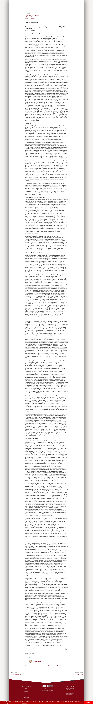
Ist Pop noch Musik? (77, 674)
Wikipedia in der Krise (16, 674)
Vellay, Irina (27, 15)
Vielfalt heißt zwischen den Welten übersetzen (69, 694)
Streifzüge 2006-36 (31, 18)
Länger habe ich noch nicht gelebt (69, 691)
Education (26, 691)
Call (26, 689)
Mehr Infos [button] (24, 703)
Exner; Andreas (41, 665)
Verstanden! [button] (88, 702)
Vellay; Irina (59, 665)
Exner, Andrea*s (35, 15)
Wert (26, 698)
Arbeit (26, 688)
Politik (26, 694)
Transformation (29, 16)
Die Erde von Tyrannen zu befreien (69, 689)
